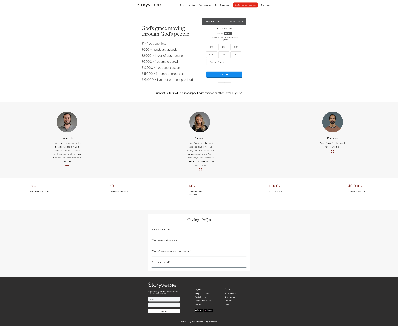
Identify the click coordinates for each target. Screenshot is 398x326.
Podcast (198, 304)
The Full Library (201, 297)
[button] (185, 5)
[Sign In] (268, 5)
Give (227, 304)
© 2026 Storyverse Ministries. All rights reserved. (199, 322)
